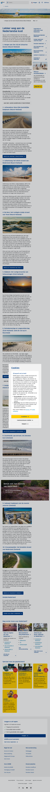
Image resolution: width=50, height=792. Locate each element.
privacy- (28, 409)
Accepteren (24, 416)
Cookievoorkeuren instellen (24, 420)
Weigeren (24, 424)
